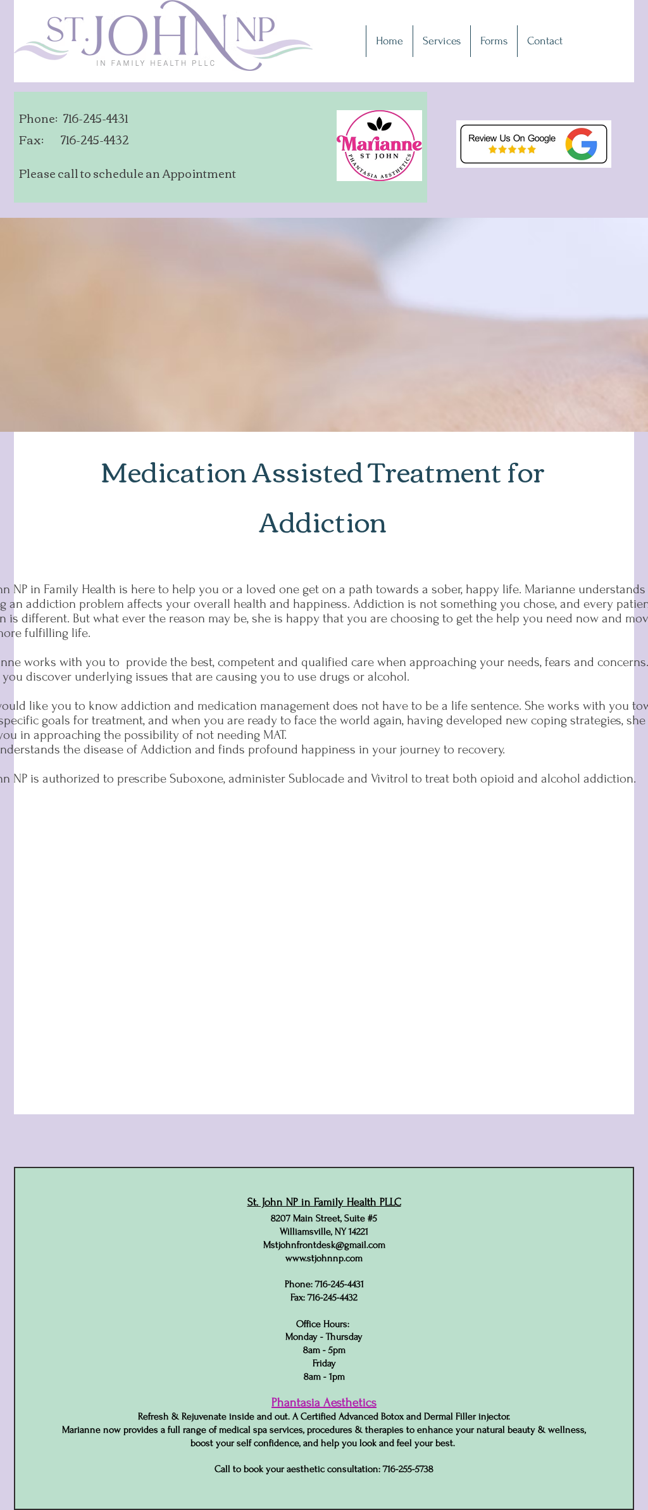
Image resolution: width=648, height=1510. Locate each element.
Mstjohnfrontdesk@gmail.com (324, 1244)
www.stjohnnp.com (324, 1258)
